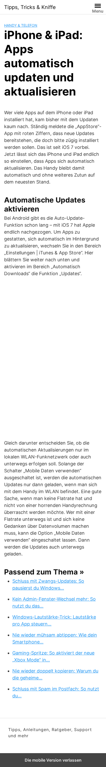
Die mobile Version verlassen (53, 760)
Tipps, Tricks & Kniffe (30, 7)
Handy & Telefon (20, 25)
